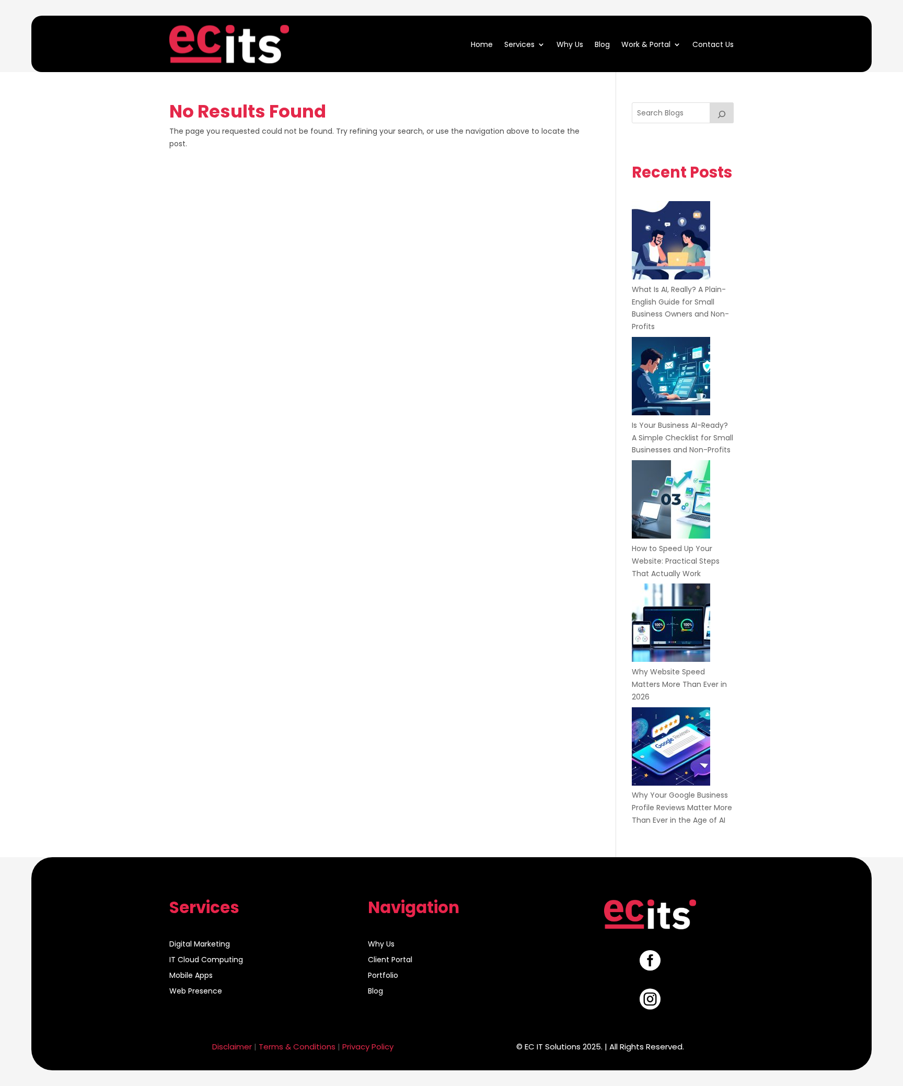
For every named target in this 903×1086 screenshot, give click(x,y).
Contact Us (713, 44)
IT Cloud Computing (206, 960)
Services (519, 44)
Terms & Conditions (297, 1046)
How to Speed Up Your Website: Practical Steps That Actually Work (676, 561)
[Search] (722, 112)
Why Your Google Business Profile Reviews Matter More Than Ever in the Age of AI (682, 807)
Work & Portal (645, 44)
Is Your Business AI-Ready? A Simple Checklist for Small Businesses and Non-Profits (682, 438)
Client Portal (390, 960)
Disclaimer (232, 1046)
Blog (602, 44)
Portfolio (383, 976)
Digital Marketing (199, 944)
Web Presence (195, 991)
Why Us (570, 44)
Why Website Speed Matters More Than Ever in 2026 (679, 684)
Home (482, 44)
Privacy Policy (367, 1046)
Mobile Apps (191, 976)
